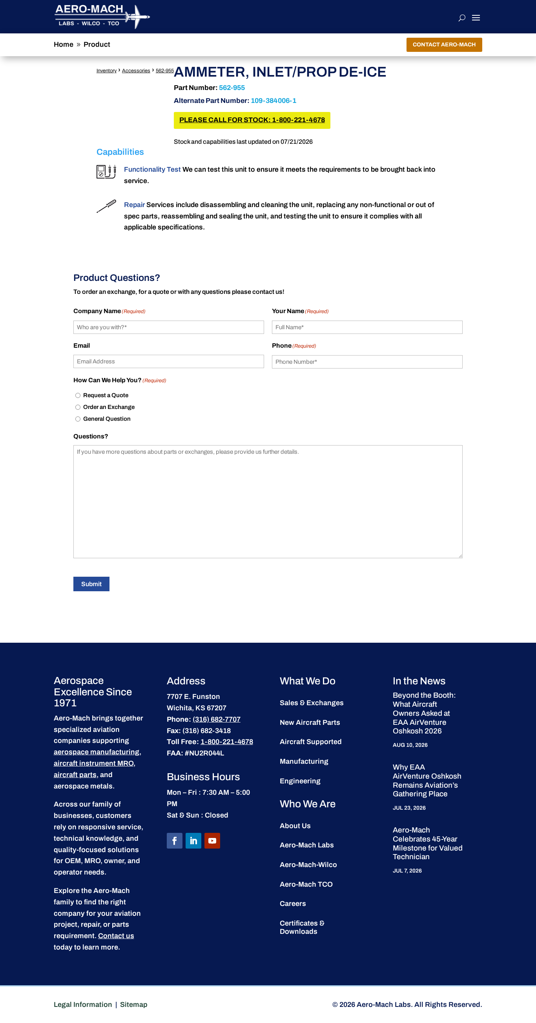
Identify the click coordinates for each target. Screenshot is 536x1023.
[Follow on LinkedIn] (193, 841)
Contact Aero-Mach (444, 45)
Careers (293, 904)
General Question (107, 419)
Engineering (300, 781)
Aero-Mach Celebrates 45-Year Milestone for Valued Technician (428, 843)
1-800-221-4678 (227, 742)
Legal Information (83, 1004)
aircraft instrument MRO (93, 763)
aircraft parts (75, 775)
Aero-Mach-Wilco (308, 865)
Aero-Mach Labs (307, 845)
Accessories (136, 70)
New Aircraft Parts (310, 722)
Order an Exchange (109, 407)
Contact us (116, 936)
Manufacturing (304, 761)
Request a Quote (105, 395)
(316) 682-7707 (217, 719)
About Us (295, 826)
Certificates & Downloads (302, 927)
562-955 (165, 70)
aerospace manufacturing (96, 752)
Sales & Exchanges (312, 703)
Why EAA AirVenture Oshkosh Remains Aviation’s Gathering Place (427, 780)
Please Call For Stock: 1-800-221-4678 (252, 120)
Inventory (107, 70)
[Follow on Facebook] (174, 841)
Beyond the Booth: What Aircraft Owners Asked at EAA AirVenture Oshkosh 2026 (424, 713)
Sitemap (134, 1004)
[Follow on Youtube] (212, 841)
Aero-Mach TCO (306, 884)
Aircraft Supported (311, 742)
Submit (91, 584)
